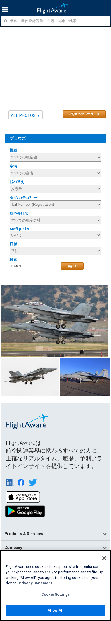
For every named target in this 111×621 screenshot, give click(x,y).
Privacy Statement (35, 583)
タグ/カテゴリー (23, 197)
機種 (13, 150)
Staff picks (19, 229)
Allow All (55, 610)
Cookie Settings (55, 594)
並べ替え (17, 182)
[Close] (104, 558)
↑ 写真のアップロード (84, 114)
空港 (13, 166)
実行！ (72, 266)
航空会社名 (19, 213)
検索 (13, 259)
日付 (13, 244)
